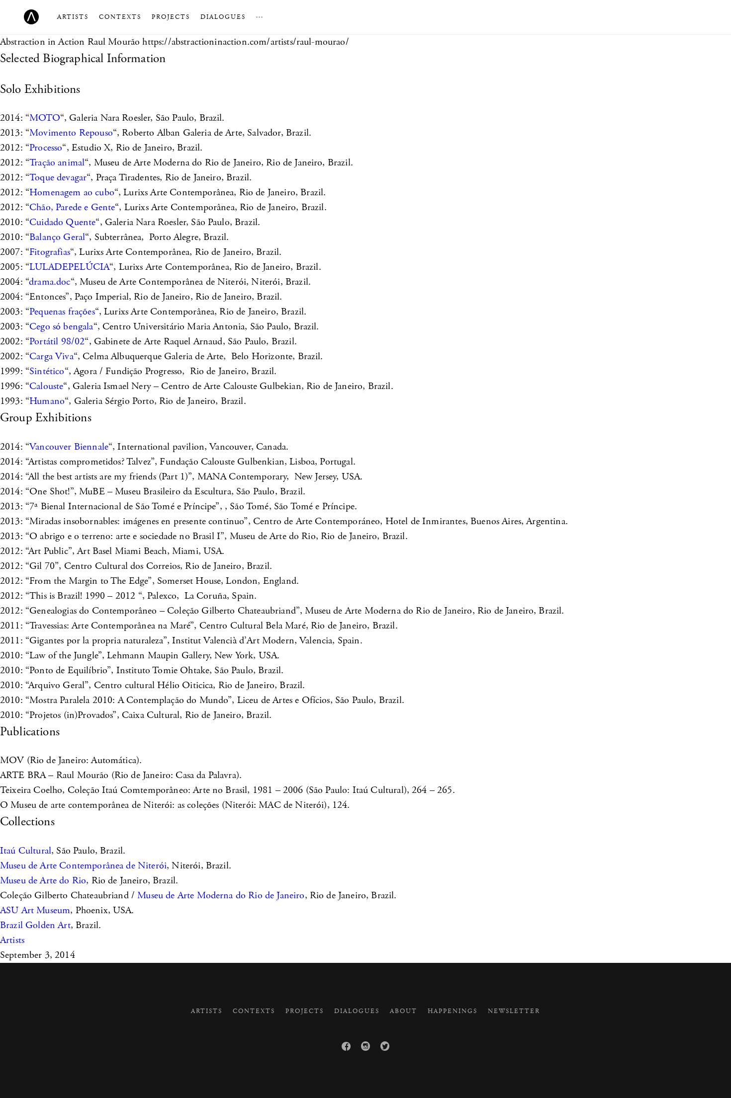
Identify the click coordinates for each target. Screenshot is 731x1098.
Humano (47, 401)
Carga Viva (51, 356)
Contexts (120, 17)
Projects (171, 17)
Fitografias (49, 252)
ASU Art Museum (35, 910)
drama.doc (49, 282)
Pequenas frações (62, 312)
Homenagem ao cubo (71, 192)
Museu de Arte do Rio (43, 880)
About (403, 1011)
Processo (45, 148)
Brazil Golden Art (35, 925)
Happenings (452, 1011)
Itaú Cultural (25, 851)
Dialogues (223, 17)
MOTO (44, 118)
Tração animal (57, 163)
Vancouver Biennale (68, 447)
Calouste (46, 386)
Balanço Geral (57, 237)
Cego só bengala (61, 326)
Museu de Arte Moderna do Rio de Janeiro (220, 895)
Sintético (46, 371)
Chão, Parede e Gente (72, 207)
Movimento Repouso (71, 133)
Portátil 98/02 (57, 341)
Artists (73, 17)
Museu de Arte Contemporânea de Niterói (83, 866)
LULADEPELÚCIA (69, 267)
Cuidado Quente (62, 222)
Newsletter (514, 1011)
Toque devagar (58, 177)
